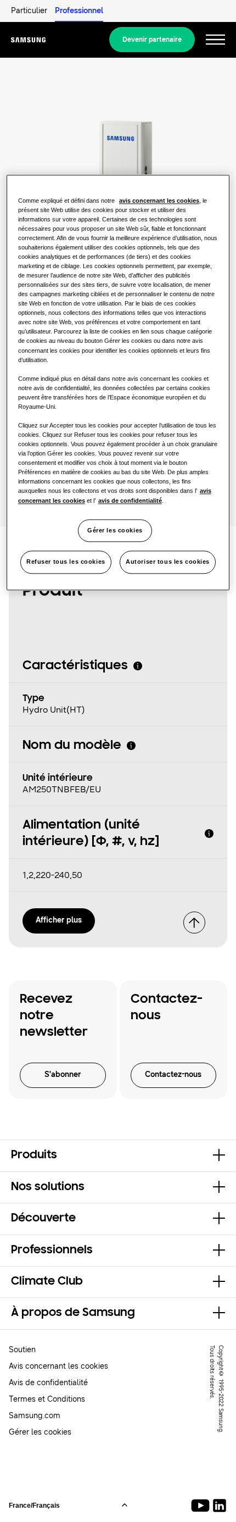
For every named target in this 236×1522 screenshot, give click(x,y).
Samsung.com (34, 1415)
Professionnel (79, 10)
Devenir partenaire (152, 39)
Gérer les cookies (115, 530)
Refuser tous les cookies (65, 562)
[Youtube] (202, 1505)
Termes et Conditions (47, 1399)
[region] (118, 382)
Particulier (29, 10)
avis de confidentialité (130, 500)
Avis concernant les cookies (58, 1366)
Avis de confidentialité (48, 1382)
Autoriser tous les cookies (168, 562)
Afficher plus (59, 920)
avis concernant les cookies (159, 200)
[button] (118, 1155)
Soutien (22, 1349)
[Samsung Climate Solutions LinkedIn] (219, 1505)
